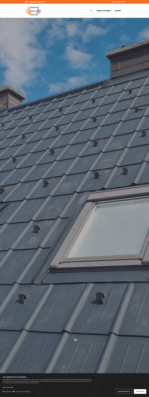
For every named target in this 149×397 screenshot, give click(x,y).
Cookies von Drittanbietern (23, 391)
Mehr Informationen (8, 387)
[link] (103, 11)
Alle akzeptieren (140, 391)
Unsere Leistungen (103, 11)
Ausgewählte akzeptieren (124, 391)
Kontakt (118, 11)
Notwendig (8, 391)
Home (91, 11)
